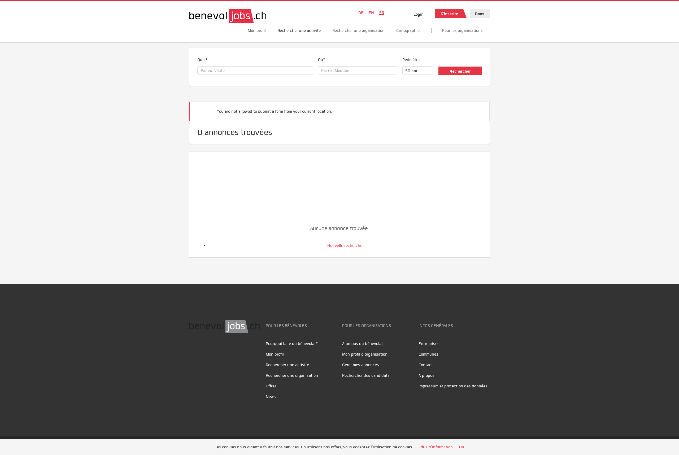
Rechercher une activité (299, 30)
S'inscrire (449, 13)
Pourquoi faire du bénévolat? (292, 343)
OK (461, 447)
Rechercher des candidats (366, 375)
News (271, 396)
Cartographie (408, 30)
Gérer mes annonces (360, 364)
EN (371, 12)
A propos (426, 375)
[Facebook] (194, 350)
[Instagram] (229, 350)
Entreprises (429, 343)
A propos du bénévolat (362, 343)
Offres (271, 386)
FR (381, 12)
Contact (426, 364)
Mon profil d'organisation (365, 354)
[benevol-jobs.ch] (227, 16)
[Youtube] (206, 350)
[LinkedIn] (218, 350)
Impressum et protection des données (453, 386)
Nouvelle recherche (344, 245)
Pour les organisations (462, 30)
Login (419, 14)
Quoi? (202, 59)
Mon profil (257, 30)
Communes (428, 354)
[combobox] (255, 70)
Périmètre (411, 59)
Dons (479, 13)
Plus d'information (436, 447)
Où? (321, 59)
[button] (477, 109)
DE (360, 12)
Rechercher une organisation (358, 30)
